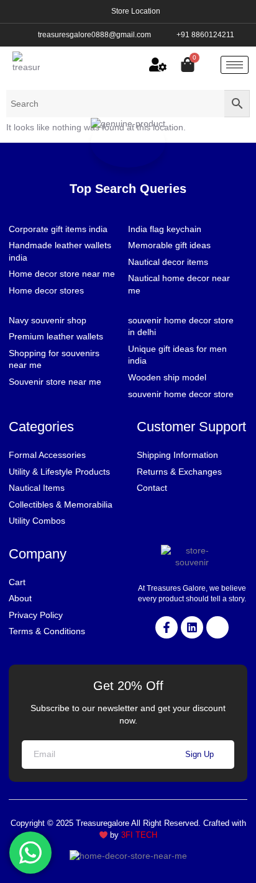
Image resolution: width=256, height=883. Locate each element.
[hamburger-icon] (235, 65)
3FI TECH (139, 835)
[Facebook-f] (166, 627)
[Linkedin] (192, 627)
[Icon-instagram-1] (217, 627)
